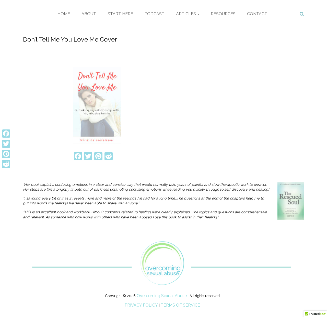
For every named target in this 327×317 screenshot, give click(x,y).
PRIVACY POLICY (141, 305)
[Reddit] (6, 164)
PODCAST (155, 13)
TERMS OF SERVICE (180, 305)
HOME (63, 13)
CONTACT (257, 13)
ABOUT (88, 13)
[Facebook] (6, 133)
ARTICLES (186, 13)
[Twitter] (6, 144)
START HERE (120, 13)
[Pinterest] (6, 154)
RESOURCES (223, 13)
